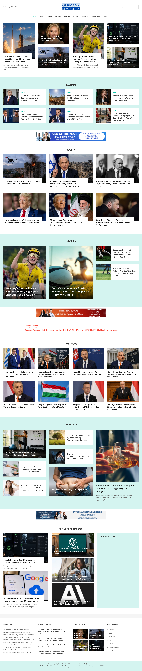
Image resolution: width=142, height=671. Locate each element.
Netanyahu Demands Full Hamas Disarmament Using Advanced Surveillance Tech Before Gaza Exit (64, 184)
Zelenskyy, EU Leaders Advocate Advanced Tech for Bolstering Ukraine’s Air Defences (113, 222)
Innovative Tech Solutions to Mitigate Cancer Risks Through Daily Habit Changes (115, 488)
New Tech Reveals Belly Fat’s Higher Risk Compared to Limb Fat (69, 490)
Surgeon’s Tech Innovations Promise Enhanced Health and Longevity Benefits (32, 469)
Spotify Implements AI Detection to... (95, 647)
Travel (111, 644)
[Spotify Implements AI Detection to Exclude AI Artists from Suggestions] (25, 552)
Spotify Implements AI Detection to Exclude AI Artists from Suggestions (122, 38)
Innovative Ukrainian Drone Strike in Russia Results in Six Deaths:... (53, 646)
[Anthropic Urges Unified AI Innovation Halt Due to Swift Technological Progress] (72, 595)
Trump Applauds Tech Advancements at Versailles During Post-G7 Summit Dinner (21, 221)
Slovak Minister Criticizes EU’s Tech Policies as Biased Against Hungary (87, 373)
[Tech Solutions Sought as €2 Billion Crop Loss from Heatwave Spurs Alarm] (57, 97)
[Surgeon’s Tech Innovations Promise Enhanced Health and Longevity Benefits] (11, 469)
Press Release (114, 647)
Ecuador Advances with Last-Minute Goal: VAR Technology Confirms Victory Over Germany (123, 253)
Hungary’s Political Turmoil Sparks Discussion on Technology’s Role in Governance (121, 407)
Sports (75, 17)
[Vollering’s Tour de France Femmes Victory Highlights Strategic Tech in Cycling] (88, 48)
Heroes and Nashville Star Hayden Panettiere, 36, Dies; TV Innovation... (51, 639)
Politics (58, 17)
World (49, 17)
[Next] (103, 625)
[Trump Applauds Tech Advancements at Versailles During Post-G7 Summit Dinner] (24, 209)
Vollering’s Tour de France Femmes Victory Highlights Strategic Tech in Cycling (85, 59)
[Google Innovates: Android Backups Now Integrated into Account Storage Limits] (25, 590)
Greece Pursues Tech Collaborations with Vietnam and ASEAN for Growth (78, 116)
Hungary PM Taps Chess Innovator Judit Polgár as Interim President (123, 98)
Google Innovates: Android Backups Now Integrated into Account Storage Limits (21, 599)
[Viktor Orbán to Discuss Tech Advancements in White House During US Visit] (11, 97)
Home (34, 17)
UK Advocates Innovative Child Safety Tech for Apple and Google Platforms (70, 577)
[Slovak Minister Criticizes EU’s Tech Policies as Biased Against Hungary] (88, 361)
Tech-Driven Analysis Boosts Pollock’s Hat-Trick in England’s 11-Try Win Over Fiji (70, 292)
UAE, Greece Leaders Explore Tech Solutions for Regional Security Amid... (32, 116)
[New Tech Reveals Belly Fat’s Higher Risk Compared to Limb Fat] (70, 481)
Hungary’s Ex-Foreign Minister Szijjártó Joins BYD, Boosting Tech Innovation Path (86, 407)
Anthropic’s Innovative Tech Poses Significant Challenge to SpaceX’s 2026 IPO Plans (16, 59)
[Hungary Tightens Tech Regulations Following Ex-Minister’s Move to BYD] (54, 394)
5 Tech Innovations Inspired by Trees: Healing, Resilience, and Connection (78, 437)
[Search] (137, 17)
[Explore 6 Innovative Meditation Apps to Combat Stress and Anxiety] (57, 456)
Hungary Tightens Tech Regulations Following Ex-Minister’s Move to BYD (53, 406)
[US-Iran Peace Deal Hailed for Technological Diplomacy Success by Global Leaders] (70, 210)
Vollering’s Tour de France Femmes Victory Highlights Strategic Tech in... (51, 653)
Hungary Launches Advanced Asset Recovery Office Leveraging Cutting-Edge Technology (53, 374)
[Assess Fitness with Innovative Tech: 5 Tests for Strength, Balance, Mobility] (24, 444)
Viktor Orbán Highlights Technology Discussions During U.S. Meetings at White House (121, 374)
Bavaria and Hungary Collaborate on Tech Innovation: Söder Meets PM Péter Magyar (18, 374)
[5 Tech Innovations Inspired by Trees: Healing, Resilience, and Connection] (57, 437)
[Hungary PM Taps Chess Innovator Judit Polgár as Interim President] (103, 97)
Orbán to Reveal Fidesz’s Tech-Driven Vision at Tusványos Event (18, 406)
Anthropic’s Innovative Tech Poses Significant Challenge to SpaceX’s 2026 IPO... (52, 631)
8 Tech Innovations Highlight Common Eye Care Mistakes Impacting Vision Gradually (32, 487)
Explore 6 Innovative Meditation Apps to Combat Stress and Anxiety (78, 456)
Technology (95, 17)
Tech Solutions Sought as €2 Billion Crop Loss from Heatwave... (77, 98)
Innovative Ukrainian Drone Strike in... (95, 635)
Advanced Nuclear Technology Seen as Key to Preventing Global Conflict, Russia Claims (113, 184)
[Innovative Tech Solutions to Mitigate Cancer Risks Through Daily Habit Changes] (117, 456)
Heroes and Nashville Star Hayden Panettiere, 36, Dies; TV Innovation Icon (53, 38)
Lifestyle (84, 17)
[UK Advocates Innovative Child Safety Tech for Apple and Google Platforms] (72, 570)
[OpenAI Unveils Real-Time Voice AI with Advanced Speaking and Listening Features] (72, 545)
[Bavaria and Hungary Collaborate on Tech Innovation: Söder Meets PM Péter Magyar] (19, 363)
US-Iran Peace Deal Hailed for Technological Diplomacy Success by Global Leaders (65, 222)
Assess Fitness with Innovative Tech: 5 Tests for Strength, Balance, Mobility (122, 62)
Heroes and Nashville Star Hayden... (79, 635)
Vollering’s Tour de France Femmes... (80, 648)
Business (67, 17)
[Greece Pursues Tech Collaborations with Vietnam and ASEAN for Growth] (57, 115)
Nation (41, 17)
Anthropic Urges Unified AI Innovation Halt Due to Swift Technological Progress (72, 602)
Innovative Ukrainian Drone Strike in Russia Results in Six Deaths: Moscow (53, 62)
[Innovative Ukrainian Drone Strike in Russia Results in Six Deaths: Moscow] (24, 170)
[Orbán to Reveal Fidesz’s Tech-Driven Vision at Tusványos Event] (19, 394)
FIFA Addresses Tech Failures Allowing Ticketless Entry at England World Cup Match (124, 272)
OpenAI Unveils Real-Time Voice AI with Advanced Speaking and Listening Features (71, 551)
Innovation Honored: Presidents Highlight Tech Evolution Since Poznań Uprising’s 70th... (123, 117)
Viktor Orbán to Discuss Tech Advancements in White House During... (31, 98)
